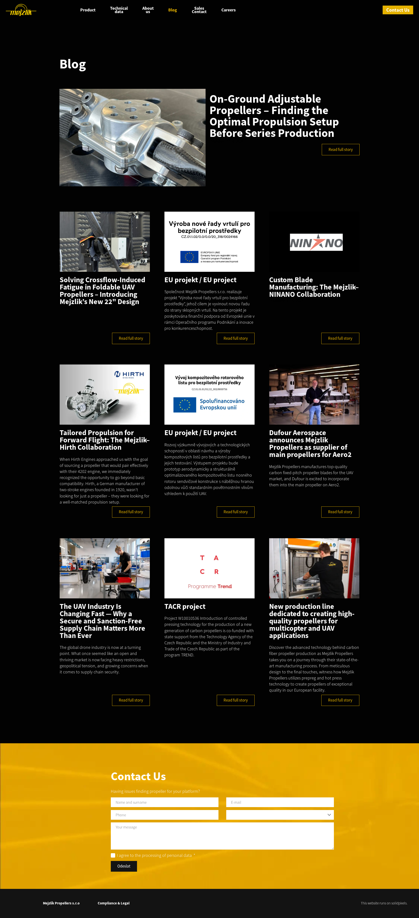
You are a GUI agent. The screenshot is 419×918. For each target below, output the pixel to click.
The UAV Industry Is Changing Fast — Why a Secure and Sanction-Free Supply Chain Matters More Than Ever (102, 621)
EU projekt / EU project (200, 279)
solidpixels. (399, 903)
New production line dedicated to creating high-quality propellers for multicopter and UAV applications (312, 621)
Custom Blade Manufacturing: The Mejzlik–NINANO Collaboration (314, 287)
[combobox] (280, 815)
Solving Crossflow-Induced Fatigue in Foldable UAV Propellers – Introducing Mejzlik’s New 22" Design (102, 290)
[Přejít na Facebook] (12, 902)
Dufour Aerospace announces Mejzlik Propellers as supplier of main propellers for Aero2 (310, 443)
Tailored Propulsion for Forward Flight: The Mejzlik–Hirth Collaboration (105, 440)
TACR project (184, 606)
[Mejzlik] (21, 10)
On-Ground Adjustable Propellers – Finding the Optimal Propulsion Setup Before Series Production (274, 115)
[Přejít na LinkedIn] (23, 902)
